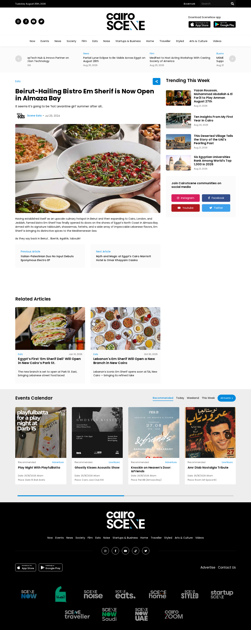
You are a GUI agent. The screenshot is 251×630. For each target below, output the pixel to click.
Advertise (207, 567)
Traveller (165, 41)
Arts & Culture (198, 41)
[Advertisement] (82, 281)
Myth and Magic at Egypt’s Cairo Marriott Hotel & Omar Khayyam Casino (123, 258)
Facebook (218, 198)
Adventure (58, 462)
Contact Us (227, 567)
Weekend (193, 398)
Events (45, 41)
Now (32, 41)
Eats (95, 41)
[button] (232, 58)
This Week (208, 398)
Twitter (218, 208)
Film (84, 41)
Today (180, 398)
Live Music (114, 462)
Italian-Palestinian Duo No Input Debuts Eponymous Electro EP (47, 258)
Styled (180, 41)
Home (150, 41)
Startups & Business (128, 41)
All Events (225, 398)
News (58, 41)
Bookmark (189, 3)
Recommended (163, 398)
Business (166, 53)
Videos (217, 41)
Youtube (187, 208)
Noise (106, 41)
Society (71, 41)
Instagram (187, 198)
